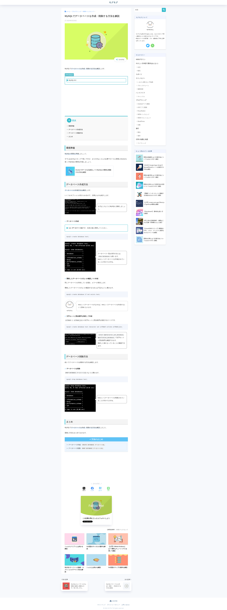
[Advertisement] (96, 100)
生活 (139, 67)
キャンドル (141, 96)
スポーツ (139, 74)
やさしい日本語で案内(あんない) (147, 63)
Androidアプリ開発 (144, 104)
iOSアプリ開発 (142, 107)
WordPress (141, 121)
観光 (139, 70)
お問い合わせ (126, 604)
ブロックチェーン (143, 85)
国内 (139, 132)
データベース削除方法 (76, 133)
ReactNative (141, 111)
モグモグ (113, 2)
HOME (114, 601)
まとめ (71, 136)
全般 (139, 125)
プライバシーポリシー (113, 604)
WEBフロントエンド (144, 118)
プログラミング (141, 100)
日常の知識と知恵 (142, 139)
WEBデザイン (140, 59)
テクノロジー (140, 78)
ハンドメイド (140, 93)
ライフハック (142, 143)
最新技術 (140, 89)
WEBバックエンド (122, 530)
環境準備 (71, 126)
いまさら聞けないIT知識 (145, 82)
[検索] (164, 10)
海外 (139, 135)
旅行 (137, 128)
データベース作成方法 (76, 129)
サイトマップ (101, 604)
